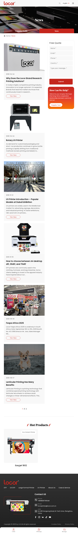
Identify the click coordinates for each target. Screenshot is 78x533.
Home (8, 36)
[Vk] (43, 517)
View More (13, 96)
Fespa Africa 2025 (15, 323)
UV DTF (12, 488)
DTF (5, 488)
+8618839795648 (43, 501)
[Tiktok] (46, 517)
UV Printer (41, 488)
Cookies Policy (56, 524)
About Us (51, 488)
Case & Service (64, 488)
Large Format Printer (26, 488)
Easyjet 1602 (21, 465)
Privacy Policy (69, 524)
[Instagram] (39, 517)
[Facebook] (36, 517)
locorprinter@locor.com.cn (47, 506)
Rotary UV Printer (14, 140)
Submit (61, 81)
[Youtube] (50, 517)
